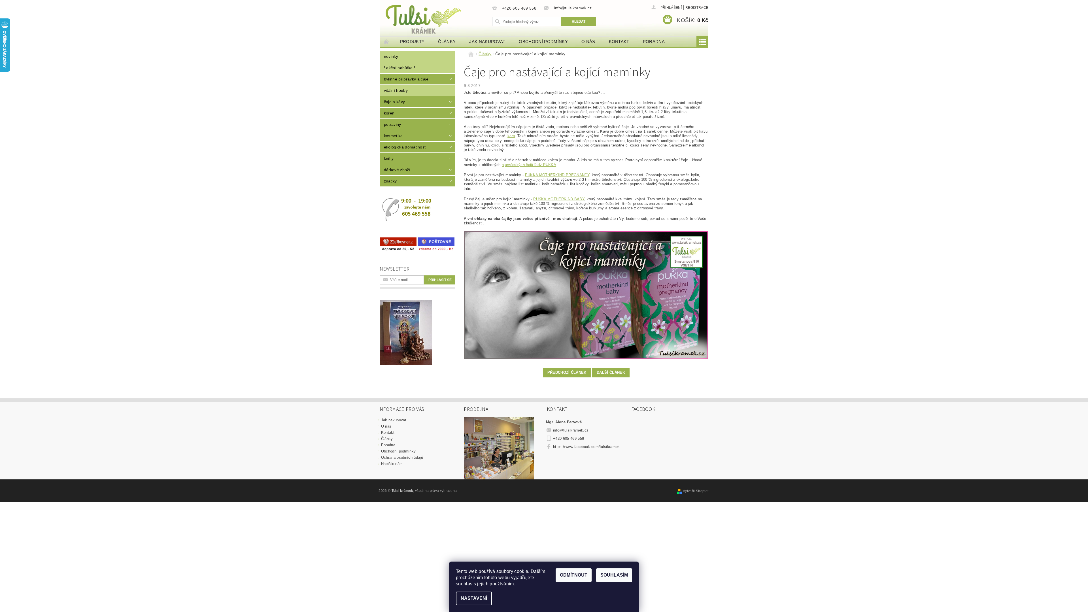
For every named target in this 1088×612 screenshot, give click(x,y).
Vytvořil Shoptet (695, 491)
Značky (390, 181)
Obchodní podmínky (543, 41)
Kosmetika (393, 135)
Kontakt (619, 41)
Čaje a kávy (394, 101)
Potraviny (392, 124)
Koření (390, 113)
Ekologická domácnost (405, 147)
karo (511, 136)
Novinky (391, 56)
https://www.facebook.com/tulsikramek (586, 447)
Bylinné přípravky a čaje (406, 79)
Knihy (389, 158)
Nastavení (474, 598)
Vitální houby (396, 90)
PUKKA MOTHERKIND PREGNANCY (557, 175)
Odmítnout (573, 575)
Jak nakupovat (487, 41)
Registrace (696, 8)
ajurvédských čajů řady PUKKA (529, 165)
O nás (588, 41)
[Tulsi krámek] (434, 18)
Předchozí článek (566, 372)
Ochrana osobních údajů (402, 457)
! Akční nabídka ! (399, 67)
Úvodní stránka (386, 41)
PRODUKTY (412, 41)
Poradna (654, 41)
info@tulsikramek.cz (570, 430)
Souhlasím (614, 575)
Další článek (611, 372)
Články (447, 41)
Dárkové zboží (397, 169)
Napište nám (392, 464)
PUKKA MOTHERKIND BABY (558, 199)
